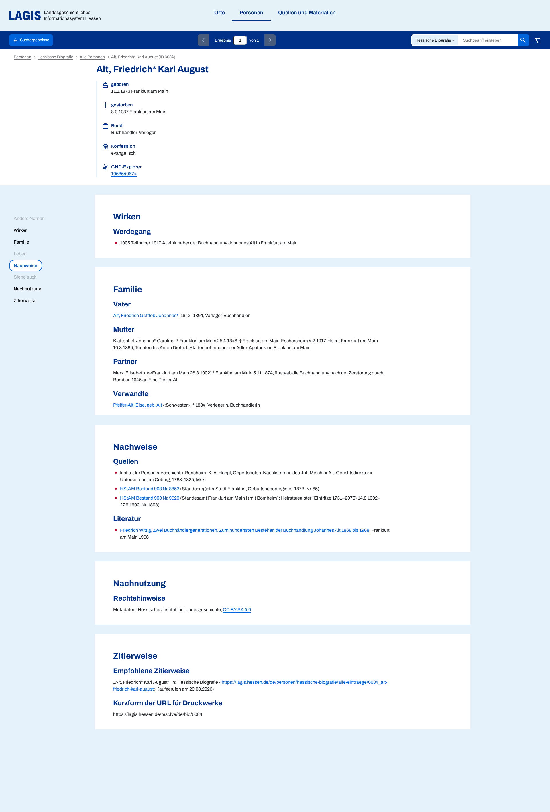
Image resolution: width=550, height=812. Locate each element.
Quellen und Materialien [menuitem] (307, 12)
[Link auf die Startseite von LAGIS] (57, 15)
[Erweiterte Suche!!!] (537, 40)
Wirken (21, 230)
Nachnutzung (27, 288)
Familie (21, 242)
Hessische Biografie (433, 40)
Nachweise (25, 265)
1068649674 (124, 173)
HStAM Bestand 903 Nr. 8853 (149, 488)
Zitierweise (25, 300)
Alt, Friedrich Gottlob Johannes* (145, 315)
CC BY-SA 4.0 (237, 609)
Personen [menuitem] (251, 12)
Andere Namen (29, 218)
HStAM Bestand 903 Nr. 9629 (149, 498)
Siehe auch (25, 277)
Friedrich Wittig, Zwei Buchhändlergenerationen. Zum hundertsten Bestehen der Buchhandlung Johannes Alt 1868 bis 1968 (244, 530)
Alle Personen (92, 57)
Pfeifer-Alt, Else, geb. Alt (137, 405)
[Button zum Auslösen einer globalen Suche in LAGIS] (523, 40)
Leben (20, 253)
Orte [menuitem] (219, 12)
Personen (22, 57)
